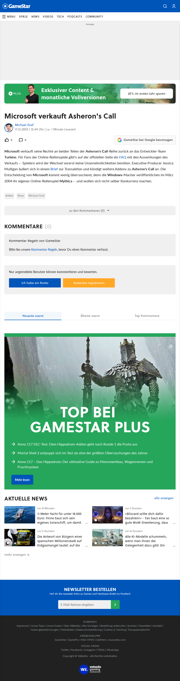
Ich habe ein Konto (35, 283)
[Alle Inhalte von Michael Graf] (8, 127)
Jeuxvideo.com (117, 640)
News (21, 195)
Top (147, 316)
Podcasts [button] (74, 16)
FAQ (122, 157)
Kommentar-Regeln (44, 249)
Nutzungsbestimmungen (45, 629)
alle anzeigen (163, 498)
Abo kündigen (90, 626)
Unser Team (38, 626)
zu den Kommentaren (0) (87, 210)
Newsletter (145, 626)
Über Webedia (72, 626)
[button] (165, 6)
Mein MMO (87, 640)
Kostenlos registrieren (89, 283)
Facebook (76, 650)
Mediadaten (67, 629)
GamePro (73, 640)
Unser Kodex (54, 626)
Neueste (32, 316)
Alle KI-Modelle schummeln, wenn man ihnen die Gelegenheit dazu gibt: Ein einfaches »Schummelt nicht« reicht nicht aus (147, 545)
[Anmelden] (115, 604)
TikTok (101, 650)
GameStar (60, 640)
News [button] (35, 16)
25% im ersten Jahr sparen (146, 93)
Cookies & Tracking (115, 629)
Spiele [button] (23, 16)
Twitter (65, 650)
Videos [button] (48, 16)
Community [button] (94, 16)
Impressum (23, 626)
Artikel (9, 195)
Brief (54, 168)
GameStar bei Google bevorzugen (148, 140)
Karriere (132, 626)
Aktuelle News (26, 498)
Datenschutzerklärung (89, 629)
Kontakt (157, 626)
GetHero (101, 640)
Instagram (89, 650)
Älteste (90, 316)
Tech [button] (60, 16)
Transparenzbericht (139, 629)
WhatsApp (113, 650)
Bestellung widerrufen (113, 626)
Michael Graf (24, 125)
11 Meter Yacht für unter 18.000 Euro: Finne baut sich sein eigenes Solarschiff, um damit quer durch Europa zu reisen (59, 520)
